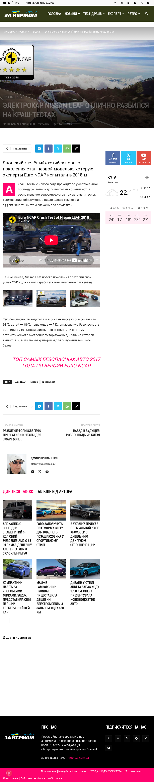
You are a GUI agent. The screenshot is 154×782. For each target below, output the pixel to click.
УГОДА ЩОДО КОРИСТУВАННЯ (108, 771)
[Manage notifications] (9, 773)
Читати (128, 152)
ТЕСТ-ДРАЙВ (92, 14)
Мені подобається (115, 154)
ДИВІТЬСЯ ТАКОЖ (18, 491)
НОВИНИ (71, 14)
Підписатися (145, 152)
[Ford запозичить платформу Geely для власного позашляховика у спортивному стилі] (51, 510)
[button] (146, 14)
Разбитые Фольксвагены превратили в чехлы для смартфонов (22, 435)
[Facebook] (115, 3)
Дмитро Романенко (23, 123)
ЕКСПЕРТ (114, 14)
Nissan (34, 381)
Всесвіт (37, 31)
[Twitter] (142, 3)
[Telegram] (135, 3)
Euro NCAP (20, 381)
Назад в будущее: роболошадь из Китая (83, 433)
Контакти (136, 771)
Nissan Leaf (48, 381)
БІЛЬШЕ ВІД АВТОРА (55, 491)
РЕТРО (132, 14)
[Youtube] (148, 3)
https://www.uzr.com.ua (43, 463)
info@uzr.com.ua (78, 757)
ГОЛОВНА (54, 14)
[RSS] (128, 3)
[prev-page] (5, 620)
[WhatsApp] (67, 149)
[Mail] (122, 3)
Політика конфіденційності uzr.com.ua (63, 771)
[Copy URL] (76, 149)
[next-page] (11, 620)
